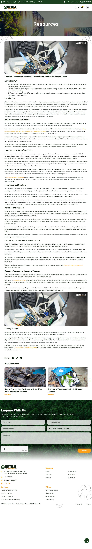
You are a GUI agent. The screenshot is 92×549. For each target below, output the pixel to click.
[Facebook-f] (2, 484)
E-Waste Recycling (7, 496)
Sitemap (89, 504)
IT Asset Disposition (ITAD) (9, 490)
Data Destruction (6, 493)
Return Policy (50, 499)
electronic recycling (19, 280)
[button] (87, 7)
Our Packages (72, 471)
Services (48, 477)
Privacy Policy (50, 493)
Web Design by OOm (36, 504)
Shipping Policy (50, 496)
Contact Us (71, 477)
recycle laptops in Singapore (15, 177)
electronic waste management (73, 265)
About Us (48, 474)
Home (47, 471)
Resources (71, 474)
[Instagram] (6, 484)
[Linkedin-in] (9, 484)
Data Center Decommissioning (10, 499)
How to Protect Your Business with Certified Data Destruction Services (23, 390)
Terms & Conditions (52, 490)
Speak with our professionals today (26, 347)
